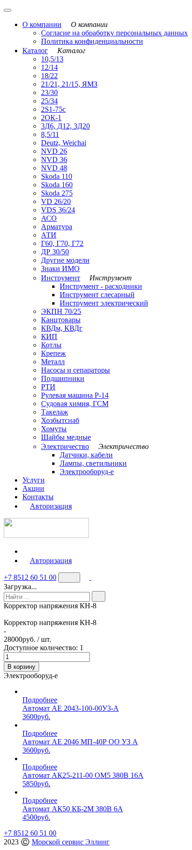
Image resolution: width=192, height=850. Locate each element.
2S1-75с (53, 109)
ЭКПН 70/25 (61, 311)
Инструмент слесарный (97, 295)
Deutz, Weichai (63, 143)
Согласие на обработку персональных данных (114, 33)
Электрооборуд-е (87, 472)
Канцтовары (61, 320)
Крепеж (53, 353)
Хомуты (54, 429)
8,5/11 (50, 134)
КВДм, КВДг (61, 328)
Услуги (33, 480)
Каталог (35, 50)
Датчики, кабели (86, 455)
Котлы (51, 345)
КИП (49, 336)
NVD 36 (54, 159)
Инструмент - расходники (101, 286)
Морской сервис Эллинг (71, 842)
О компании (42, 24)
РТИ (48, 387)
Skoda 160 (57, 185)
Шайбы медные (66, 437)
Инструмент (60, 278)
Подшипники (62, 378)
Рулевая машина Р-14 (75, 395)
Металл (53, 362)
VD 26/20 (56, 201)
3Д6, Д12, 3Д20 (65, 126)
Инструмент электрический (104, 303)
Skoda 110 (56, 176)
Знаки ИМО (60, 268)
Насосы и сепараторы (75, 370)
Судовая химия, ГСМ (75, 404)
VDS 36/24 (58, 210)
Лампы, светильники (93, 463)
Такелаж (54, 412)
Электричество (65, 446)
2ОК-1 (51, 118)
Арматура (56, 227)
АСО (49, 218)
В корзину (21, 666)
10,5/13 (52, 59)
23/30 (49, 92)
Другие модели (65, 260)
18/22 (49, 76)
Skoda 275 (57, 193)
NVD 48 (54, 168)
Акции (33, 488)
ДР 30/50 (55, 252)
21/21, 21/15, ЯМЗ (69, 84)
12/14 (49, 67)
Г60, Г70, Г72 (62, 243)
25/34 (49, 101)
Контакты (38, 497)
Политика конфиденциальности (92, 41)
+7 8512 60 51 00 (30, 577)
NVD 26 (54, 151)
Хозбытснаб (60, 420)
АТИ (48, 235)
